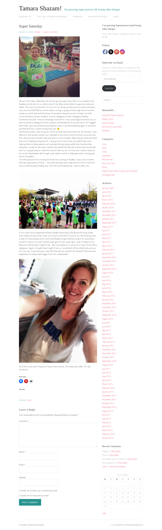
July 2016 (106, 276)
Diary (29, 400)
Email (22, 464)
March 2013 (107, 430)
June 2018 (106, 192)
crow (104, 144)
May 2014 (106, 376)
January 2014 (108, 391)
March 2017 (107, 246)
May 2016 (106, 284)
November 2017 (109, 215)
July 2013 (106, 414)
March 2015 (107, 338)
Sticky (104, 167)
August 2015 (107, 318)
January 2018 (108, 207)
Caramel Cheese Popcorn (113, 115)
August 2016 (107, 272)
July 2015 (106, 322)
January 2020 (108, 188)
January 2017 (108, 253)
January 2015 (108, 345)
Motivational (107, 159)
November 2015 (109, 307)
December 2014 (109, 349)
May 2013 (106, 422)
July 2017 (106, 230)
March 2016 (107, 292)
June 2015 (106, 326)
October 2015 (108, 311)
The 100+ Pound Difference (52, 16)
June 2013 (106, 418)
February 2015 (108, 341)
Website (22, 477)
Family (113, 525)
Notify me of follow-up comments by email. (39, 490)
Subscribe (109, 88)
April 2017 (106, 242)
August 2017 (107, 226)
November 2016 (109, 261)
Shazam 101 (25, 16)
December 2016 (109, 257)
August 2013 (107, 411)
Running (78, 16)
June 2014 (106, 372)
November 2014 (109, 353)
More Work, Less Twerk (112, 126)
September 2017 (109, 222)
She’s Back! (116, 451)
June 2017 (106, 234)
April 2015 (106, 334)
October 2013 (108, 403)
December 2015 (109, 303)
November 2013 (109, 399)
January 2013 (108, 437)
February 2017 (108, 249)
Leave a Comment (51, 32)
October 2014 (108, 357)
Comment (24, 421)
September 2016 (109, 269)
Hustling (105, 130)
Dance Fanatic (108, 123)
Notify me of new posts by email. (35, 495)
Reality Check (107, 119)
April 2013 (106, 426)
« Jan (104, 513)
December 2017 (109, 211)
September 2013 (109, 407)
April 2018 (106, 196)
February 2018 (108, 203)
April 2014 (106, 380)
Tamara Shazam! (40, 8)
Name (22, 451)
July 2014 (106, 368)
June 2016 (106, 280)
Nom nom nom (108, 163)
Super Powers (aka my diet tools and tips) (119, 171)
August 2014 (107, 364)
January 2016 (108, 299)
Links (116, 16)
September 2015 (109, 315)
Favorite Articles (97, 16)
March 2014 (107, 384)
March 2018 (107, 199)
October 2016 (108, 265)
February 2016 (108, 295)
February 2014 (108, 388)
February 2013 (108, 434)
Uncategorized (108, 174)
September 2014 (109, 361)
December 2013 (109, 395)
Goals (104, 151)
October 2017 (108, 219)
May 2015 (106, 330)
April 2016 (106, 288)
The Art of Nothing (117, 466)
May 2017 (106, 238)
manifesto (106, 155)
